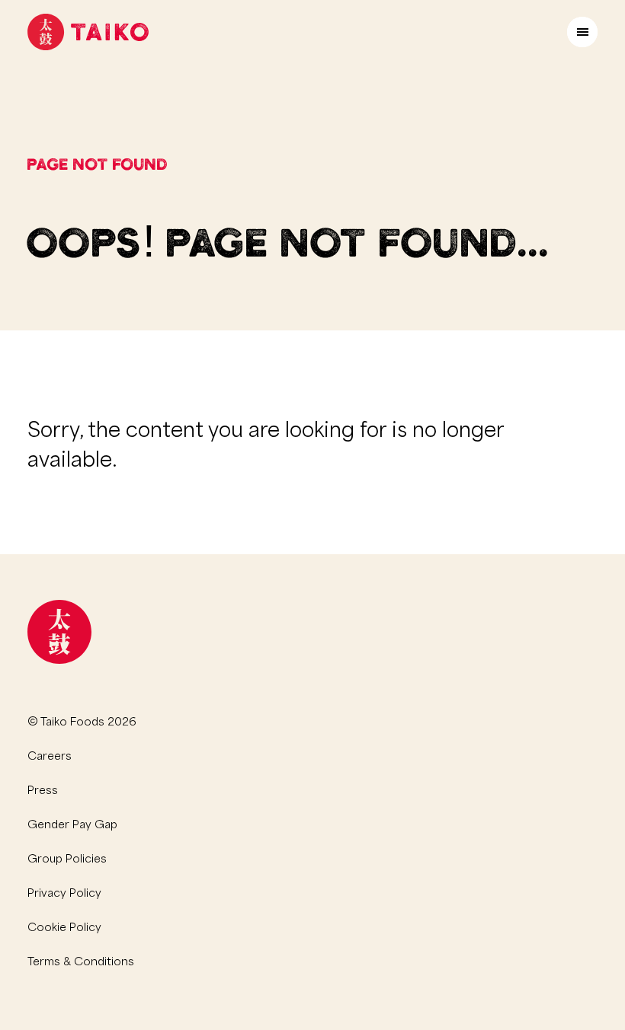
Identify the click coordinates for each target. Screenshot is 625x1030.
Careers (49, 754)
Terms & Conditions (80, 960)
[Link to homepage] (88, 32)
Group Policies (67, 857)
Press (42, 788)
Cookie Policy (64, 925)
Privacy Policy (64, 891)
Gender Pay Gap (72, 823)
